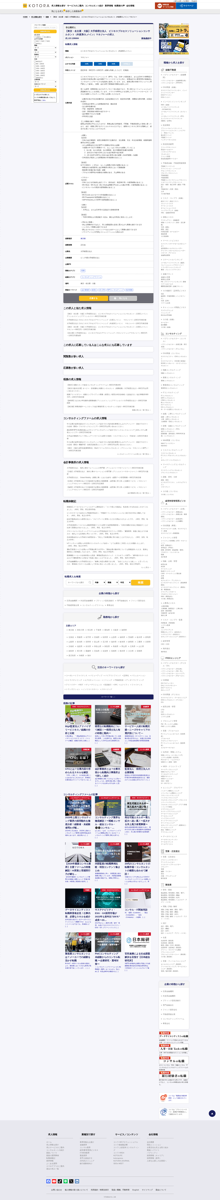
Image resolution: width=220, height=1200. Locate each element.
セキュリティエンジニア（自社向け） (174, 637)
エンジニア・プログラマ (172, 788)
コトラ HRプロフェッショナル (125, 1142)
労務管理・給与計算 (168, 613)
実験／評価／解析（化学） (170, 914)
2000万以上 (39, 77)
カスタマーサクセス (168, 748)
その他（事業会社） (168, 599)
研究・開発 (167, 890)
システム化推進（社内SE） (170, 757)
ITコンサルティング (171, 392)
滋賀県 (79, 646)
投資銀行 (108, 685)
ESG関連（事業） (170, 526)
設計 (164, 923)
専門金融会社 (122, 601)
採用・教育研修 (166, 611)
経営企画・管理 (169, 707)
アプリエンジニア (167, 832)
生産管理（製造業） (168, 941)
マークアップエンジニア (169, 769)
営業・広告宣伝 (169, 857)
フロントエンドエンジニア (170, 795)
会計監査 (164, 557)
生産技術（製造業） (168, 943)
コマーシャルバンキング (172, 260)
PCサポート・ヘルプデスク (170, 760)
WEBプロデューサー (168, 772)
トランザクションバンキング (171, 267)
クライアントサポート (168, 592)
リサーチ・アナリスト (168, 253)
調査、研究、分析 (170, 477)
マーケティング (166, 569)
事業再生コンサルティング (173, 385)
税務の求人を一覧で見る (140, 410)
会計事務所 (85, 290)
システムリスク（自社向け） (171, 634)
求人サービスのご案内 (55, 1147)
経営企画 (164, 564)
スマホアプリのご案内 (55, 1166)
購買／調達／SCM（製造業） (171, 945)
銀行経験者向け (86, 1163)
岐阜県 (122, 642)
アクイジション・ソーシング (171, 168)
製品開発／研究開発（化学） (171, 897)
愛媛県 (88, 651)
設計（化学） (165, 931)
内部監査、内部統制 (168, 623)
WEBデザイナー (166, 776)
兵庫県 (148, 642)
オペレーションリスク (168, 208)
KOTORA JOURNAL (121, 1161)
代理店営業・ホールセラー (170, 232)
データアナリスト (167, 844)
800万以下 (39, 61)
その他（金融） (169, 319)
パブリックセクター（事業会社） (172, 512)
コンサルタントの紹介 (55, 1150)
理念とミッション (154, 1145)
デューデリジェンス (94, 685)
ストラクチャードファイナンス (171, 118)
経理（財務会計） (167, 545)
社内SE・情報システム (172, 752)
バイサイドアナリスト (168, 152)
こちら (43, 100)
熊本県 (122, 651)
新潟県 (79, 642)
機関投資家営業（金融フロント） (172, 286)
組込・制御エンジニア (168, 830)
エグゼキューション (93, 680)
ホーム (49, 1142)
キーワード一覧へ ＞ (108, 697)
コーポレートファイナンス (76, 675)
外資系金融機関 (86, 601)
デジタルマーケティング (169, 774)
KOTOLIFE (117, 1155)
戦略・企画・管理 (170, 561)
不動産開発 (165, 178)
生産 (164, 937)
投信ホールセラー (167, 149)
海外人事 (164, 615)
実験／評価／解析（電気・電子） (172, 910)
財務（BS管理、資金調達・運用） (172, 550)
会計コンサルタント (168, 431)
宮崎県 (139, 651)
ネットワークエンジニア (169, 821)
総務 (162, 578)
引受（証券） (165, 301)
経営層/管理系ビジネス (89, 1150)
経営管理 (166, 641)
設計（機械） (165, 928)
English (194, 1)
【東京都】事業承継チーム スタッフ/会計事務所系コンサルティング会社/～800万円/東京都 (100, 407)
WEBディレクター (167, 779)
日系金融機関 (72, 601)
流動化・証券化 (166, 121)
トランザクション (73, 689)
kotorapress (118, 1158)
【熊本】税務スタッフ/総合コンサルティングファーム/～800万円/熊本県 (94, 385)
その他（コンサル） (171, 491)
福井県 (113, 642)
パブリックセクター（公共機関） (172, 521)
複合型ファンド (166, 135)
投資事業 (166, 125)
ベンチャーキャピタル (168, 140)
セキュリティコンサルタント (171, 460)
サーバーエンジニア (168, 823)
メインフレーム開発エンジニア (171, 793)
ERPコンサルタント (168, 398)
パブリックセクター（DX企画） (172, 669)
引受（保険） (165, 227)
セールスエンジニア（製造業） (171, 964)
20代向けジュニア (87, 1161)
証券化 (126, 675)
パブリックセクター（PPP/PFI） (172, 83)
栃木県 (139, 637)
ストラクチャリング (74, 680)
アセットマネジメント (168, 171)
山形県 (113, 637)
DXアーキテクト (166, 688)
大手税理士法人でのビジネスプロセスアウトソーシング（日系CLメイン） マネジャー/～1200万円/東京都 (106, 320)
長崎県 (113, 651)
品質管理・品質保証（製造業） (171, 947)
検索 (140, 582)
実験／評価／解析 (170, 906)
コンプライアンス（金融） (170, 210)
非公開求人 (47, 37)
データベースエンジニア (169, 814)
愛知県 (107, 630)
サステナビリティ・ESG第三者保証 (173, 361)
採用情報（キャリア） (156, 1155)
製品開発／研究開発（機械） (171, 895)
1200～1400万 (40, 68)
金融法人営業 (165, 277)
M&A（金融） (165, 105)
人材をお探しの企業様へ (181, 1)
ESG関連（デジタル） (172, 694)
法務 (162, 627)
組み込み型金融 (166, 315)
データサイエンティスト (169, 839)
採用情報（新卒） (154, 1158)
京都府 (71, 646)
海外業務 (129, 290)
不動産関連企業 (73, 605)
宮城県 (96, 637)
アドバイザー (71, 685)
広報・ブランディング (168, 876)
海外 (89, 655)
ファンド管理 (165, 156)
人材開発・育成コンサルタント (171, 421)
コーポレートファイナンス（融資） (173, 263)
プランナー (165, 867)
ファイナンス (137, 685)
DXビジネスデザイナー (169, 685)
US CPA (102, 290)
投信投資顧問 (168, 144)
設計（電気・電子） (168, 926)
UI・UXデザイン (166, 783)
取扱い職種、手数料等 (120, 1190)
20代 (37, 41)
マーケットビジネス (171, 241)
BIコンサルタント (167, 402)
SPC (116, 685)
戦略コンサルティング (172, 370)
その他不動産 (165, 194)
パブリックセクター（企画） (174, 509)
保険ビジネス (168, 217)
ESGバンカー (165, 97)
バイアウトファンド (113, 675)
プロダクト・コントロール (170, 552)
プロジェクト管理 (170, 721)
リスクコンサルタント (168, 453)
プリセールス (165, 738)
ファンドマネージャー (168, 147)
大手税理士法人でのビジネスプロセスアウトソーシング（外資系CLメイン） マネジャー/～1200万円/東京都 (107, 323)
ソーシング (107, 680)
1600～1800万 (40, 73)
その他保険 (165, 236)
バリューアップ (96, 675)
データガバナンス (167, 842)
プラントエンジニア (168, 952)
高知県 (96, 651)
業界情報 (49, 1161)
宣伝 (162, 874)
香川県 (79, 651)
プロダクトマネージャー (169, 594)
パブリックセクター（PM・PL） (172, 671)
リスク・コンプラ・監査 (172, 620)
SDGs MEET (118, 1163)
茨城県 (131, 637)
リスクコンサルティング (172, 450)
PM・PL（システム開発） (170, 724)
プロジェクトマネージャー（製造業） (174, 954)
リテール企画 (165, 303)
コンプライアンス (167, 630)
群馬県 (148, 637)
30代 (42, 41)
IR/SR (163, 567)
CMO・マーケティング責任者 (171, 573)
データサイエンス (170, 836)
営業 (162, 869)
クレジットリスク (167, 203)
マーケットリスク (167, 206)
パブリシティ (152, 1153)
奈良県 (88, 646)
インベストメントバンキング (174, 102)
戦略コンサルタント (168, 373)
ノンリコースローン (91, 689)
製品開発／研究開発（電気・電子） (173, 893)
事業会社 (110, 605)
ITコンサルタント (167, 396)
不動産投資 (119, 680)
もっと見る (145, 567)
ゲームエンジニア (167, 827)
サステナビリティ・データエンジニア (174, 698)
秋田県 (105, 637)
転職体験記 (50, 1158)
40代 (48, 41)
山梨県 (71, 642)
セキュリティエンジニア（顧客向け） (174, 825)
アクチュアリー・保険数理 (170, 220)
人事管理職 (165, 606)
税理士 (94, 290)
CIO (162, 712)
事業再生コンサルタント (169, 388)
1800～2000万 (40, 75)
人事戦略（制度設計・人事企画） (172, 608)
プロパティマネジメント (169, 173)
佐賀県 (105, 651)
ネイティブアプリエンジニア (171, 811)
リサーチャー (165, 487)
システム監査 (165, 625)
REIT (81, 685)
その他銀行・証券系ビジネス (174, 291)
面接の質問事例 (52, 1155)
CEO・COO (165, 644)
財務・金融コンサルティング (174, 426)
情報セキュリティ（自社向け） (171, 632)
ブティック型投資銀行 (105, 601)
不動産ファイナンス (168, 166)
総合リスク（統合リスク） (170, 201)
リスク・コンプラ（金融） (173, 198)
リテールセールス (167, 284)
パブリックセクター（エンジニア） (173, 673)
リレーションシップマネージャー (172, 265)
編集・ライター (166, 871)
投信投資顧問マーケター (169, 159)
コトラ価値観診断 (120, 1145)
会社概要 (150, 1142)
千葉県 (98, 630)
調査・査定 (165, 229)
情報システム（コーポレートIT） (172, 755)
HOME (25, 17)
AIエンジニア (165, 690)
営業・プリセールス (171, 731)
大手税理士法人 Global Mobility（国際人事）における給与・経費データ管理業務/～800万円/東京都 (104, 477)
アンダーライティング (135, 680)
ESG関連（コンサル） (172, 353)
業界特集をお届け (87, 1142)
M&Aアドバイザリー (168, 443)
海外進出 (166, 648)
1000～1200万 (40, 66)
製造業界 (83, 1155)
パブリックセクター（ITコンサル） (173, 349)
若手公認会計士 (86, 1158)
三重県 (139, 642)
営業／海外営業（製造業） (170, 971)
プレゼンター (165, 154)
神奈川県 (80, 630)
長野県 (88, 642)
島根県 (115, 646)
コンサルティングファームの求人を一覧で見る (133, 454)
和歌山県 (97, 646)
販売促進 (164, 878)
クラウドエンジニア (168, 809)
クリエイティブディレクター (171, 864)
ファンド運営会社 (138, 601)
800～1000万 (40, 64)
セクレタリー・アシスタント (171, 580)
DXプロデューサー (167, 683)
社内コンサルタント (168, 714)
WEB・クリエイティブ (172, 766)
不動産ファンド (166, 137)
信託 (162, 294)
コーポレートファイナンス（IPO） (173, 116)
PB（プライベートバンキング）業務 (173, 282)
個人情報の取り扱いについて (76, 1190)
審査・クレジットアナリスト (171, 270)
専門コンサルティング (115, 290)
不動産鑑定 (165, 175)
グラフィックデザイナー (169, 860)
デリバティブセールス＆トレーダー (173, 251)
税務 (47, 17)
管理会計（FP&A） (167, 548)
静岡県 (131, 642)
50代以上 (39, 43)
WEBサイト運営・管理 (169, 762)
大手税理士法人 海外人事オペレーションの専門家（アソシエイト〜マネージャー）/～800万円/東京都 (105, 468)
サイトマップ (147, 1190)
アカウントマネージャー (169, 741)
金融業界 (83, 1145)
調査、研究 (165, 480)
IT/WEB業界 (85, 1153)
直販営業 (164, 234)
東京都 (83, 238)
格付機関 (164, 325)
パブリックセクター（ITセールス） (173, 676)
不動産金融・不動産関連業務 (174, 163)
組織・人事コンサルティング (174, 414)
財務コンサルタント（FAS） (171, 429)
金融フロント (168, 274)
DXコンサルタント (167, 407)
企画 (162, 576)
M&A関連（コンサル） (172, 440)
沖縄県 (81, 655)
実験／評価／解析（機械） (170, 912)
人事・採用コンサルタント (170, 419)
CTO (162, 710)
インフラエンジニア (168, 818)
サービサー (165, 322)
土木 (162, 191)
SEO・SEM (165, 781)
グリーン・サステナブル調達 (171, 950)
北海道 (71, 637)
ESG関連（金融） (170, 87)
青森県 (79, 637)
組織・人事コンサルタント (170, 417)
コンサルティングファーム (91, 277)
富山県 (96, 642)
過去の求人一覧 (52, 1169)
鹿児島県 (72, 655)
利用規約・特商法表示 (100, 1190)
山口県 (141, 646)
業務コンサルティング (172, 377)
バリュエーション (138, 675)
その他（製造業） (167, 957)
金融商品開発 (165, 255)
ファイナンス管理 (170, 538)
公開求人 (39, 37)
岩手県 (88, 637)
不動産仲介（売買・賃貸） (170, 189)
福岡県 (124, 630)
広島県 (132, 646)
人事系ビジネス (169, 603)
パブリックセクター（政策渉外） (172, 519)
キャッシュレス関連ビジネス (174, 307)
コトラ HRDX (118, 1153)
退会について (161, 1190)
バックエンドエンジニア (169, 798)
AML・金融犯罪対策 (168, 213)
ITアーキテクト (166, 405)
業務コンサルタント (168, 381)
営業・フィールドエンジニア (174, 961)
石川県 (105, 642)
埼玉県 (90, 630)
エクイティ (124, 685)
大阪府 (115, 630)
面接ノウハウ (51, 1153)
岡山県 (124, 646)
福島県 (122, 637)
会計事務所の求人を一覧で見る (138, 493)
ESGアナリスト (166, 95)
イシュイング (165, 313)
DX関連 (166, 680)
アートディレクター (168, 862)
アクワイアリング (167, 310)
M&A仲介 (164, 446)
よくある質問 (51, 1163)
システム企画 (165, 717)
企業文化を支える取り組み (157, 1147)
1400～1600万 (40, 71)
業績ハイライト (153, 1150)
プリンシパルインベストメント (171, 128)
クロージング (106, 689)
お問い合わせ (56, 1190)
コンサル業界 (85, 1147)
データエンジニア (167, 816)
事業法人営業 (165, 279)
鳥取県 (107, 646)
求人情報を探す (36, 17)
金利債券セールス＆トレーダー (171, 248)
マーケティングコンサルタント (171, 470)
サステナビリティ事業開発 (170, 533)
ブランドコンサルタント (169, 472)
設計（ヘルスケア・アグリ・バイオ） (174, 933)
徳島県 (71, 651)
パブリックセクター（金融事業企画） (174, 80)
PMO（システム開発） (169, 726)
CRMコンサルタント (168, 400)
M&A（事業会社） (167, 596)
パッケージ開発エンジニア (170, 791)
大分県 (131, 651)
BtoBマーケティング (168, 571)
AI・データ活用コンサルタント (171, 409)
